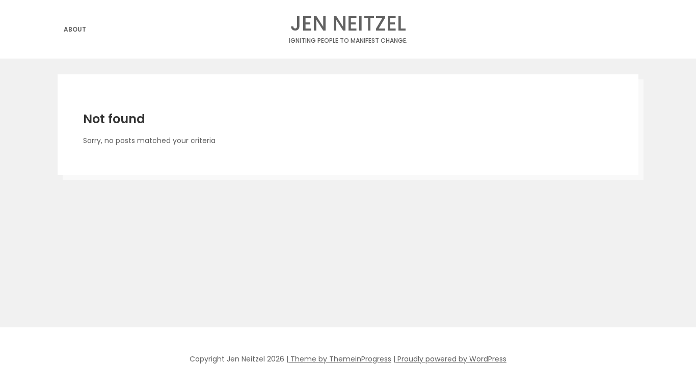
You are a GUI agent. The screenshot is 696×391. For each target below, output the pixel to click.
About (75, 29)
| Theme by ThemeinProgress (338, 359)
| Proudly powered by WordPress (449, 359)
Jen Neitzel (348, 26)
